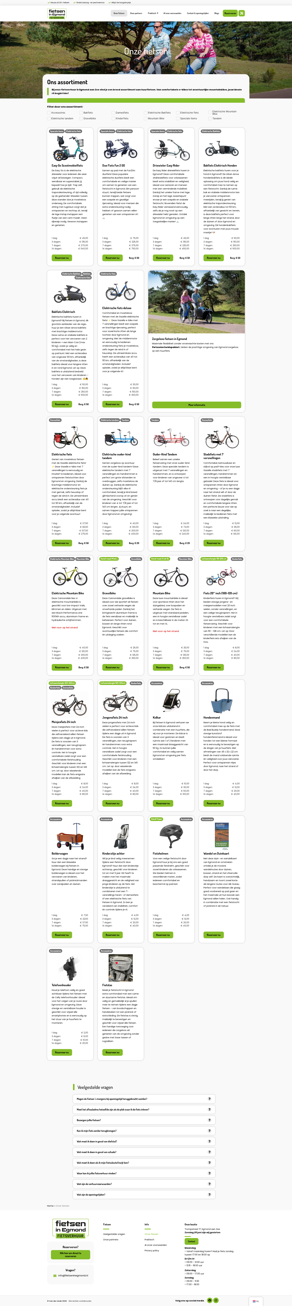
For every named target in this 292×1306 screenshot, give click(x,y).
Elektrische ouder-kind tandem (116, 456)
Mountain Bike (161, 593)
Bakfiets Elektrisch (63, 312)
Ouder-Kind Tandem (165, 454)
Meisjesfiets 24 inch (64, 722)
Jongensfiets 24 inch (115, 717)
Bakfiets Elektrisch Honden (220, 165)
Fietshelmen (160, 853)
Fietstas (107, 985)
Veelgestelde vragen (114, 1234)
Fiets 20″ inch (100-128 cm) (220, 593)
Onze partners (136, 13)
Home (50, 1205)
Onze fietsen (119, 13)
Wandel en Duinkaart (216, 853)
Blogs (216, 13)
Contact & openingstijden (198, 13)
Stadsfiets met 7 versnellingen (213, 456)
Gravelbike (109, 593)
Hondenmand (211, 717)
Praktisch (152, 13)
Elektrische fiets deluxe (116, 308)
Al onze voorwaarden (172, 13)
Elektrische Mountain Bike (68, 593)
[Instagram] (216, 1300)
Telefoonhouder (61, 985)
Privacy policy (152, 1250)
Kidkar (157, 717)
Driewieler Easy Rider (166, 165)
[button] (144, 1099)
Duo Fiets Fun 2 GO (113, 165)
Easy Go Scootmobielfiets (67, 165)
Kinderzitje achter (113, 853)
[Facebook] (209, 1300)
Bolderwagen (60, 853)
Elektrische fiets (62, 454)
